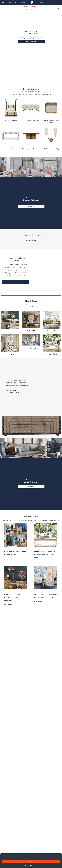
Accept (31, 861)
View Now (16, 282)
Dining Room (10, 331)
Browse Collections (31, 41)
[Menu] (3, 3)
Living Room (31, 348)
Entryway (10, 354)
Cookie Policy (29, 865)
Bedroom (31, 330)
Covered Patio (51, 354)
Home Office (51, 331)
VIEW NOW (31, 206)
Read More (8, 559)
